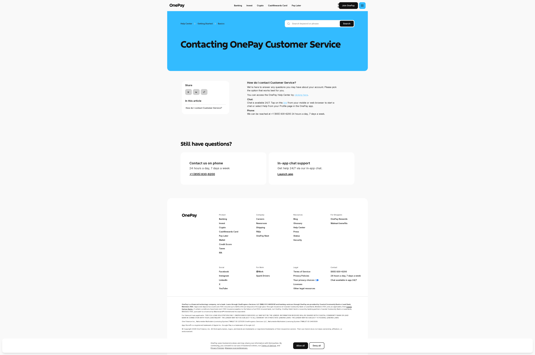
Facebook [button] (224, 271)
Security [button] (297, 240)
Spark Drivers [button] (263, 276)
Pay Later (296, 5)
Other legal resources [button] (304, 288)
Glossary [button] (297, 223)
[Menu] (362, 5)
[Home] (187, 5)
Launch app (285, 174)
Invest (249, 5)
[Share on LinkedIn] (196, 92)
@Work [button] (259, 271)
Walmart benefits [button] (339, 223)
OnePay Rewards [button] (339, 219)
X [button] (219, 284)
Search (346, 23)
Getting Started (205, 23)
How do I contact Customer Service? (204, 108)
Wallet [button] (222, 240)
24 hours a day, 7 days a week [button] (346, 276)
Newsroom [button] (261, 223)
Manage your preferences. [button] (236, 348)
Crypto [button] (222, 227)
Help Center (186, 23)
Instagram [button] (224, 276)
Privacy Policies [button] (301, 276)
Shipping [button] (260, 227)
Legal (295, 267)
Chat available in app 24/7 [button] (344, 280)
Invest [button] (222, 223)
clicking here (301, 95)
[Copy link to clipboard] (204, 92)
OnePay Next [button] (262, 236)
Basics (221, 23)
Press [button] (296, 231)
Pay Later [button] (223, 236)
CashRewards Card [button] (228, 231)
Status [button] (296, 236)
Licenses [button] (297, 284)
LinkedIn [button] (223, 280)
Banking (238, 5)
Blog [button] (295, 219)
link (285, 102)
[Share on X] (188, 92)
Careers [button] (260, 219)
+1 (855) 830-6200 (202, 174)
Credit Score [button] (225, 244)
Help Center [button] (299, 227)
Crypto (260, 5)
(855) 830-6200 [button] (339, 271)
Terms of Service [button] (301, 271)
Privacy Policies (217, 348)
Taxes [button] (222, 248)
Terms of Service (268, 346)
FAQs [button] (258, 231)
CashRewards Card (277, 5)
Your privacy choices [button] (303, 280)
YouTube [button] (223, 288)
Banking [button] (223, 219)
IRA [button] (220, 252)
